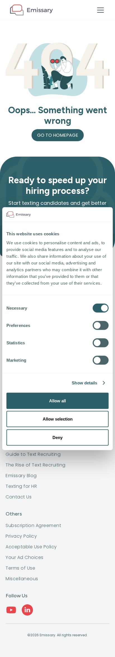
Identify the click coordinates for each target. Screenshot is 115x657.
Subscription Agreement (33, 525)
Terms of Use (20, 568)
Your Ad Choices (25, 557)
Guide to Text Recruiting (33, 454)
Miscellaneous (22, 579)
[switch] (101, 325)
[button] (99, 10)
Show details (84, 382)
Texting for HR (21, 486)
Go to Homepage (57, 135)
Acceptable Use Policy (31, 547)
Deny (57, 437)
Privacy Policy (21, 536)
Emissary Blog (21, 476)
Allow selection (58, 419)
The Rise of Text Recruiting (36, 465)
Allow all (57, 400)
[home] (31, 10)
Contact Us (19, 497)
